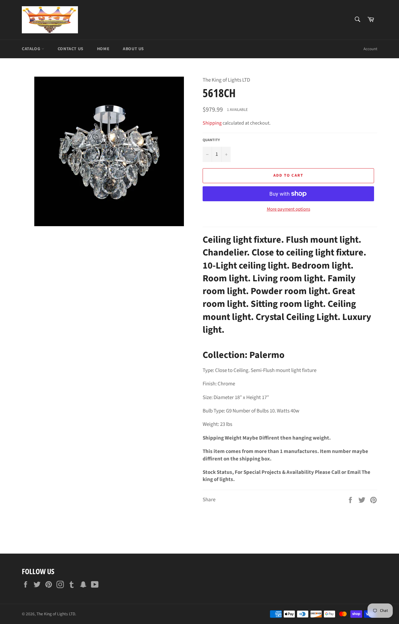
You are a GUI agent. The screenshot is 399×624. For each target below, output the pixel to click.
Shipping (212, 123)
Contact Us (71, 49)
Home (103, 49)
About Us (133, 49)
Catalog (31, 49)
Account (370, 49)
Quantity (211, 140)
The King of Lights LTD (55, 614)
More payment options (288, 209)
